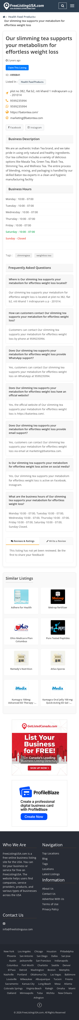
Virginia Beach (34, 988)
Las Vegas (55, 974)
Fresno (69, 979)
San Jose (65, 956)
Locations (48, 869)
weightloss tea (44, 255)
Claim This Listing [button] (17, 67)
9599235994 (18, 100)
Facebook (15, 127)
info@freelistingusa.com (18, 929)
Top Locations (50, 853)
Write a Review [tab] (57, 541)
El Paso (12, 970)
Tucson (58, 979)
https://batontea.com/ (24, 112)
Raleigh (49, 988)
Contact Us (48, 893)
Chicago (38, 951)
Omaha (61, 988)
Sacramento (11, 983)
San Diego (42, 956)
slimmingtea (23, 255)
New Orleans (65, 993)
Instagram (36, 127)
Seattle (55, 965)
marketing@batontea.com (26, 118)
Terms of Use (50, 904)
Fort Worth (28, 965)
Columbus (12, 965)
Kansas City (28, 983)
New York (9, 951)
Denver (67, 965)
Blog (45, 858)
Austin (12, 960)
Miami (72, 988)
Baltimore (70, 974)
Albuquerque (43, 979)
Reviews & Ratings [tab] (23, 541)
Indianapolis (61, 960)
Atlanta (68, 983)
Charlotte (42, 965)
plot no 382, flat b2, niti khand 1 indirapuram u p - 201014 (41, 93)
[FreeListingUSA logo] (23, 6)
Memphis (64, 970)
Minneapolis (26, 993)
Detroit (23, 970)
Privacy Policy (50, 909)
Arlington (39, 997)
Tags (45, 864)
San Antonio (26, 956)
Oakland (11, 993)
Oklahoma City (38, 974)
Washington (37, 970)
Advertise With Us (53, 899)
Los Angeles (24, 951)
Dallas (54, 956)
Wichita (50, 993)
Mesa (57, 983)
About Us (47, 888)
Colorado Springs (13, 988)
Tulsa (40, 993)
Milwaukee (26, 979)
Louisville (11, 979)
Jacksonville (26, 960)
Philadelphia (66, 951)
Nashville (9, 974)
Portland (22, 974)
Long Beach (44, 983)
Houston (51, 951)
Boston (51, 970)
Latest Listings (51, 874)
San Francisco (43, 960)
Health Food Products (21, 17)
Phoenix (11, 956)
